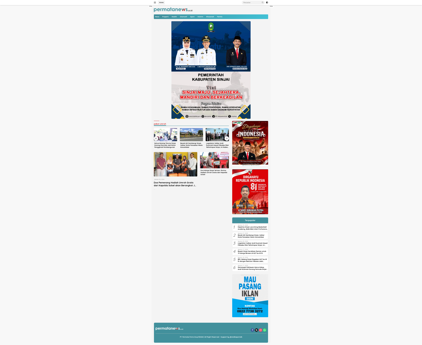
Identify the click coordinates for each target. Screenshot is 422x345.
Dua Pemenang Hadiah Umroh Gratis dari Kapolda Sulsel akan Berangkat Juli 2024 (175, 185)
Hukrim (200, 17)
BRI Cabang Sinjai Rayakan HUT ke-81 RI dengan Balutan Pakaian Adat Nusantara (252, 260)
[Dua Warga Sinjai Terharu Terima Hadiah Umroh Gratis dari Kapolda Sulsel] (214, 160)
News (157, 17)
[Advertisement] (146, 38)
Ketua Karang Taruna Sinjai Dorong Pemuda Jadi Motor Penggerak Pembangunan (165, 145)
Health (174, 17)
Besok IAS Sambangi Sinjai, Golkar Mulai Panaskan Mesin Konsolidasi (191, 145)
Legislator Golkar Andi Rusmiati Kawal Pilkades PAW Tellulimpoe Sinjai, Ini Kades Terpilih (217, 145)
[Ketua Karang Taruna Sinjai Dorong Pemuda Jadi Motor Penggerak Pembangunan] (165, 134)
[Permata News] (173, 9)
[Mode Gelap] (267, 2)
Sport (192, 17)
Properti (165, 17)
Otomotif (183, 17)
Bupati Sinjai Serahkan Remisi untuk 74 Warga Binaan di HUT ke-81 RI (252, 252)
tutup (150, 6)
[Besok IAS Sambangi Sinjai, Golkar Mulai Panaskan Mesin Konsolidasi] (191, 134)
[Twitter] (256, 330)
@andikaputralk (236, 337)
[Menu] (155, 2)
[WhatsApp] (264, 330)
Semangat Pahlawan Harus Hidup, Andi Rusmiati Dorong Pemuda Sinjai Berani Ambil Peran (252, 268)
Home (161, 2)
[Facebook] (252, 330)
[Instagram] (260, 330)
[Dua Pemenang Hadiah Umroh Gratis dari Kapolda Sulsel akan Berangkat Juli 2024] (175, 164)
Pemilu (219, 17)
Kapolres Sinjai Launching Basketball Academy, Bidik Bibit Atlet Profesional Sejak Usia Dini (252, 228)
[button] (262, 2)
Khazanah (210, 17)
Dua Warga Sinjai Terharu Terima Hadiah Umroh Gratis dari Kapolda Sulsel (214, 172)
